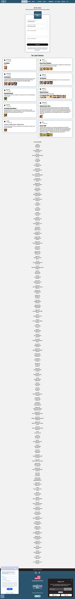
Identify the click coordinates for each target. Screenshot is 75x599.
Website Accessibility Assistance (37, 592)
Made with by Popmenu (21, 569)
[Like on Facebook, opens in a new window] (39, 573)
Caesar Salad (43, 125)
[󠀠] (37, 577)
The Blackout (7, 77)
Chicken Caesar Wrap (45, 106)
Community (51, 1)
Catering (39, 1)
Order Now (24, 1)
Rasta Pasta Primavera (45, 63)
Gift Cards (57, 1)
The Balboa (7, 63)
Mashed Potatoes (44, 92)
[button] (34, 2)
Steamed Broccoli (8, 93)
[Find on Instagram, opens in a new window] (36, 573)
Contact (63, 1)
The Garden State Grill (37, 586)
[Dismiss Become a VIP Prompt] (71, 580)
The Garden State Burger (10, 108)
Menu (29, 1)
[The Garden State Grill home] (5, 1)
